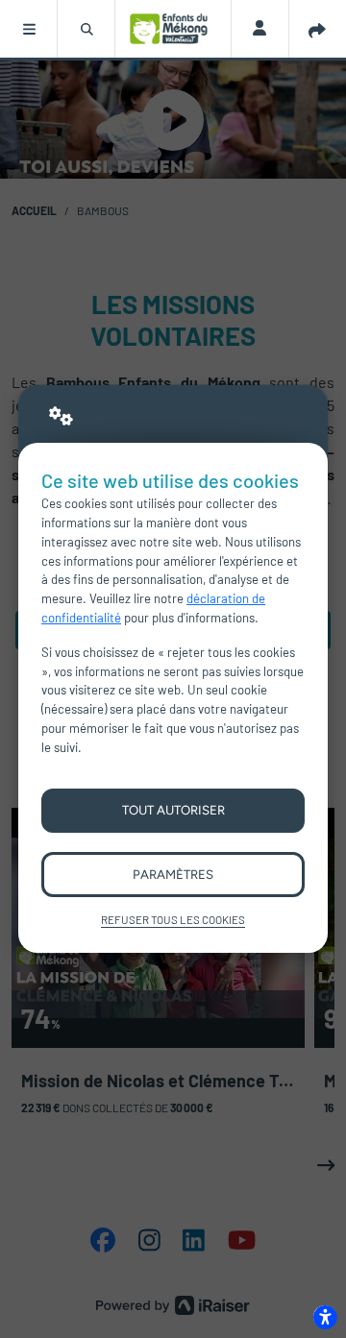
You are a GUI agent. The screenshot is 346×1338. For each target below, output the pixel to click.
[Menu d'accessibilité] (324, 1316)
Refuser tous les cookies (173, 919)
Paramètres (173, 874)
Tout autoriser (173, 809)
